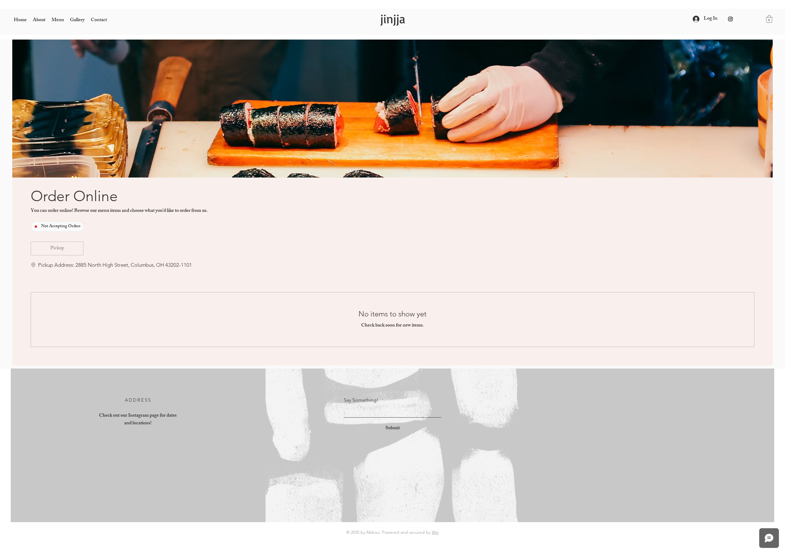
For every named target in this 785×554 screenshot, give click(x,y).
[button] (769, 19)
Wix (435, 532)
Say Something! (361, 400)
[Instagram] (730, 19)
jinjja (392, 18)
